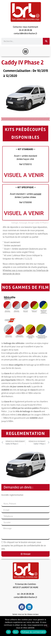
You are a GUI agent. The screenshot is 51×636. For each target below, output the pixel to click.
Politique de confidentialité (33, 632)
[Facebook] (21, 607)
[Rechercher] (46, 41)
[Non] (46, 626)
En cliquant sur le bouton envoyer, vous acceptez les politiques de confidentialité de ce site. (23, 545)
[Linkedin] (29, 607)
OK (8, 632)
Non (15, 632)
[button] (25, 51)
